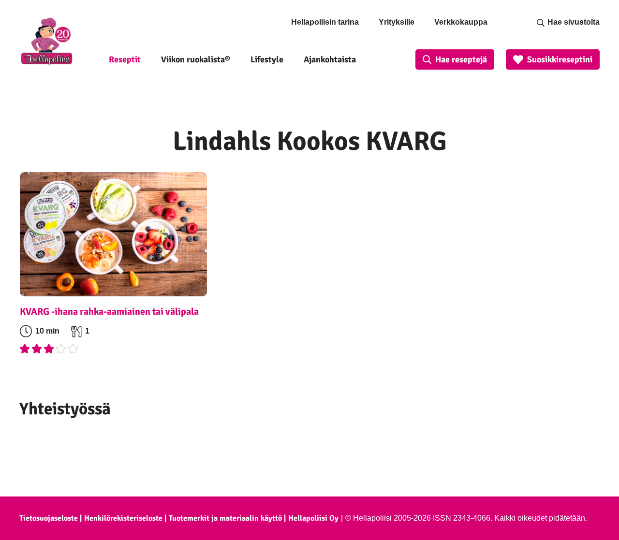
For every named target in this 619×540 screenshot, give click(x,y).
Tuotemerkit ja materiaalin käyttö (225, 518)
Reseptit (125, 59)
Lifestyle (267, 59)
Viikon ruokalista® (195, 59)
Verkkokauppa (460, 22)
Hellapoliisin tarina (325, 22)
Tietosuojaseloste (48, 518)
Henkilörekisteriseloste (123, 518)
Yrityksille (396, 22)
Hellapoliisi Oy (313, 518)
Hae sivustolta (573, 22)
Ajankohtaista (330, 59)
